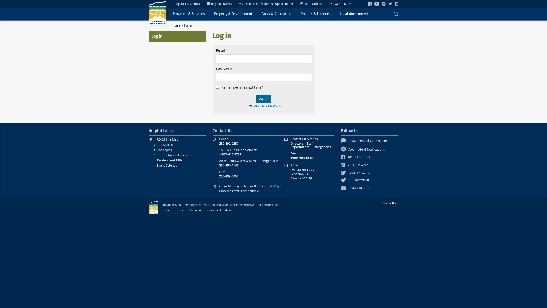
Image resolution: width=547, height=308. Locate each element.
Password (224, 69)
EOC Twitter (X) (358, 180)
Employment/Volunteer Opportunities (268, 4)
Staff (310, 143)
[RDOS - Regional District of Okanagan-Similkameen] (157, 13)
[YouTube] (376, 4)
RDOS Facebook (359, 157)
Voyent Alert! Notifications (366, 149)
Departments (299, 147)
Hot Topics (164, 150)
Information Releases (172, 155)
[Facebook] (370, 4)
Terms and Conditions (220, 210)
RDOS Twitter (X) (359, 173)
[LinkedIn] (396, 4)
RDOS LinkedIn (358, 165)
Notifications (313, 4)
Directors (296, 143)
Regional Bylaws (221, 4)
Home (176, 25)
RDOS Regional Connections (368, 141)
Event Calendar (168, 165)
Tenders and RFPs (169, 160)
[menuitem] (186, 4)
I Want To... (340, 4)
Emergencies (322, 147)
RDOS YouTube (358, 188)
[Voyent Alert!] (384, 4)
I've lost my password (264, 105)
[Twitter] (390, 4)
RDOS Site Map (167, 139)
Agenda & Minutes (188, 4)
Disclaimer (168, 210)
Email (220, 51)
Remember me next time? (242, 87)
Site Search (165, 145)
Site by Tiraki (390, 203)
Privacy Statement (190, 210)
